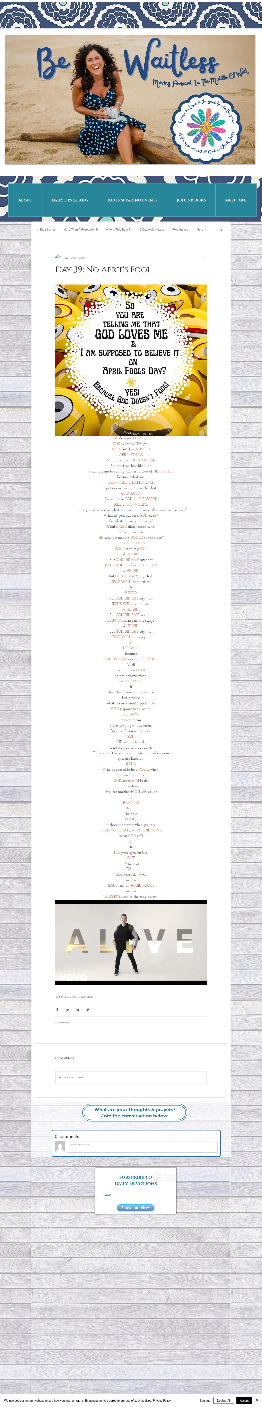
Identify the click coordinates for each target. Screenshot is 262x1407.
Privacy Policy (162, 1400)
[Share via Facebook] (57, 1010)
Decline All (223, 1400)
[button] (221, 229)
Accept (244, 1400)
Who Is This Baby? (118, 230)
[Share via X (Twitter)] (67, 1010)
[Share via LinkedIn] (77, 1010)
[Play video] (131, 942)
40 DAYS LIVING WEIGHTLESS (74, 996)
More (199, 230)
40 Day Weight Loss (151, 230)
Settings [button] (205, 1400)
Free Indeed (180, 230)
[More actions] (204, 257)
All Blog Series (45, 230)
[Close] (257, 1400)
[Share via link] (87, 1010)
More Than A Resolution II (81, 230)
